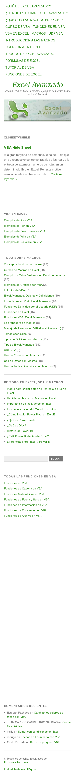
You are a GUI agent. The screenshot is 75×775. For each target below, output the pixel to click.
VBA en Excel (17, 33)
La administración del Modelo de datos (31, 409)
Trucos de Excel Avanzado (29, 54)
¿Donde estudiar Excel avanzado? (36, 13)
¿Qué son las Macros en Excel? (34, 20)
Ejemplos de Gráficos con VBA (23, 284)
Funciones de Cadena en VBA (23, 488)
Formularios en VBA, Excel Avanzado (27, 301)
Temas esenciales (15, 333)
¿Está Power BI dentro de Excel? (28, 436)
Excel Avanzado (37, 84)
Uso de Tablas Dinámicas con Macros (28, 366)
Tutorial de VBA (19, 67)
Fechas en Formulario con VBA (40, 737)
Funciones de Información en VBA (25, 504)
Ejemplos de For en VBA (19, 225)
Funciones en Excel (16, 312)
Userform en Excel (23, 47)
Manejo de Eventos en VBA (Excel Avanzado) (32, 328)
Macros (39, 33)
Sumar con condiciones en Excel (38, 731)
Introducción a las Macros (30, 40)
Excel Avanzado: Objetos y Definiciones (29, 295)
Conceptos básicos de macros (23, 264)
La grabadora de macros (19, 322)
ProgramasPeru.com (16, 762)
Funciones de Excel (23, 74)
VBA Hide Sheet (17, 147)
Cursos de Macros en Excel (21, 270)
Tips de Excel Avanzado (19, 344)
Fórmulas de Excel (22, 60)
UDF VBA (56, 33)
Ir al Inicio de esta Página (20, 769)
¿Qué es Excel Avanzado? (28, 6)
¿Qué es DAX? (16, 425)
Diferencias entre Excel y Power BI (29, 441)
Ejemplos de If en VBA (18, 220)
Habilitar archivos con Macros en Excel (31, 398)
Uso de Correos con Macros (22, 355)
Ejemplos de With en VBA (20, 236)
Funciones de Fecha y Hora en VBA (26, 499)
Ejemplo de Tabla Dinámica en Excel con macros (35, 275)
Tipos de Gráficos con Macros (23, 339)
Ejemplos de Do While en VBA (23, 242)
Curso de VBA (17, 26)
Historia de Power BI (20, 430)
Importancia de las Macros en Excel (29, 403)
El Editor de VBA (14, 290)
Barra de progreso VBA (45, 742)
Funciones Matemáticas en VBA (24, 494)
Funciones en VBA (49, 26)
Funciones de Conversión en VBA (25, 510)
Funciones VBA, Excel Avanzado (24, 317)
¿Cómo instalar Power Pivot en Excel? (31, 414)
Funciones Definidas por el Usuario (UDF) (30, 306)
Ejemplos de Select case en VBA (24, 231)
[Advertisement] (37, 567)
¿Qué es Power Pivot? (21, 420)
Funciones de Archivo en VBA (22, 515)
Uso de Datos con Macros (20, 360)
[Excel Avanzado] (37, 119)
